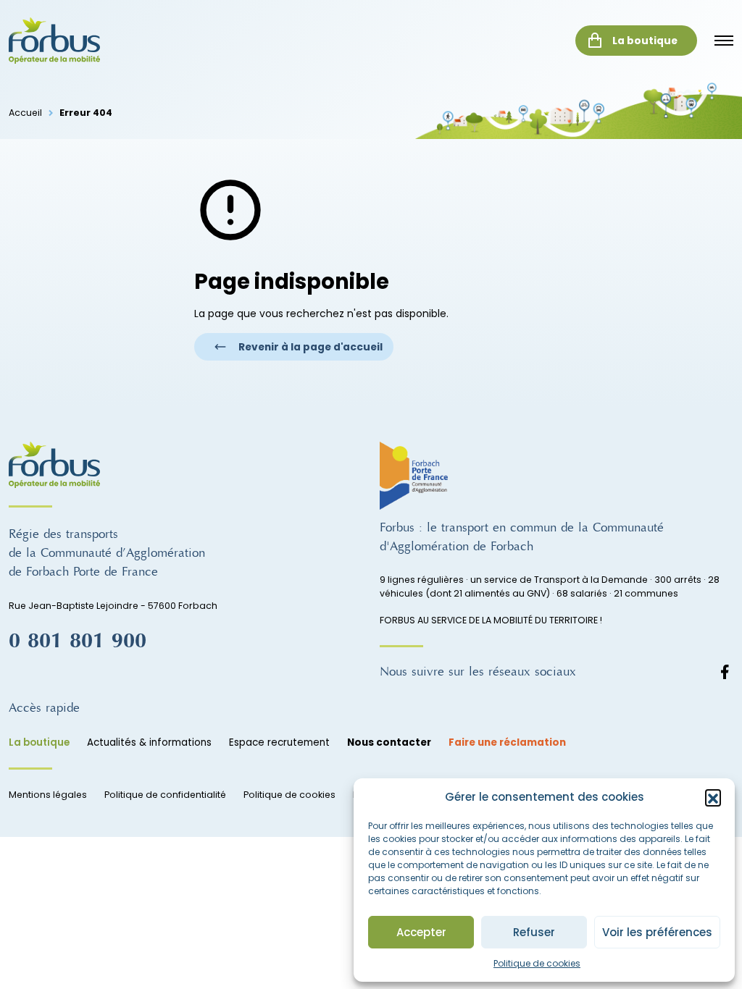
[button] (713, 797)
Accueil (25, 112)
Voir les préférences (657, 932)
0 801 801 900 (77, 640)
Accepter (421, 932)
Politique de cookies (536, 963)
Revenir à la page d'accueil (310, 347)
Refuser (534, 932)
